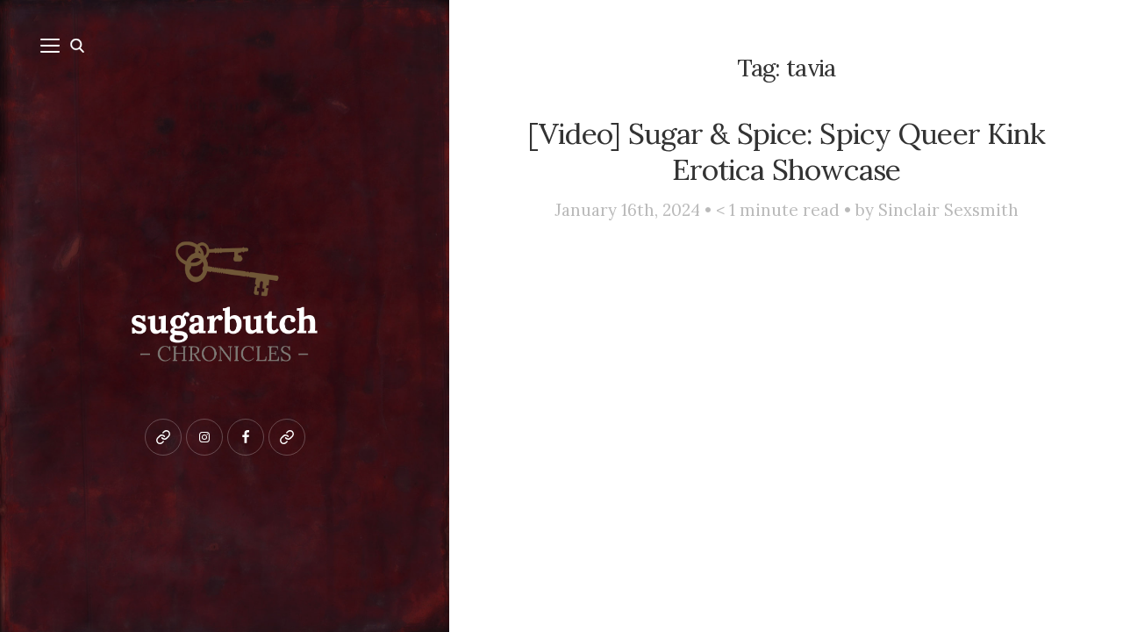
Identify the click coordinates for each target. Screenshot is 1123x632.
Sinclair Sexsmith (948, 209)
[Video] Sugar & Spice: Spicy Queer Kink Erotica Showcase (786, 151)
